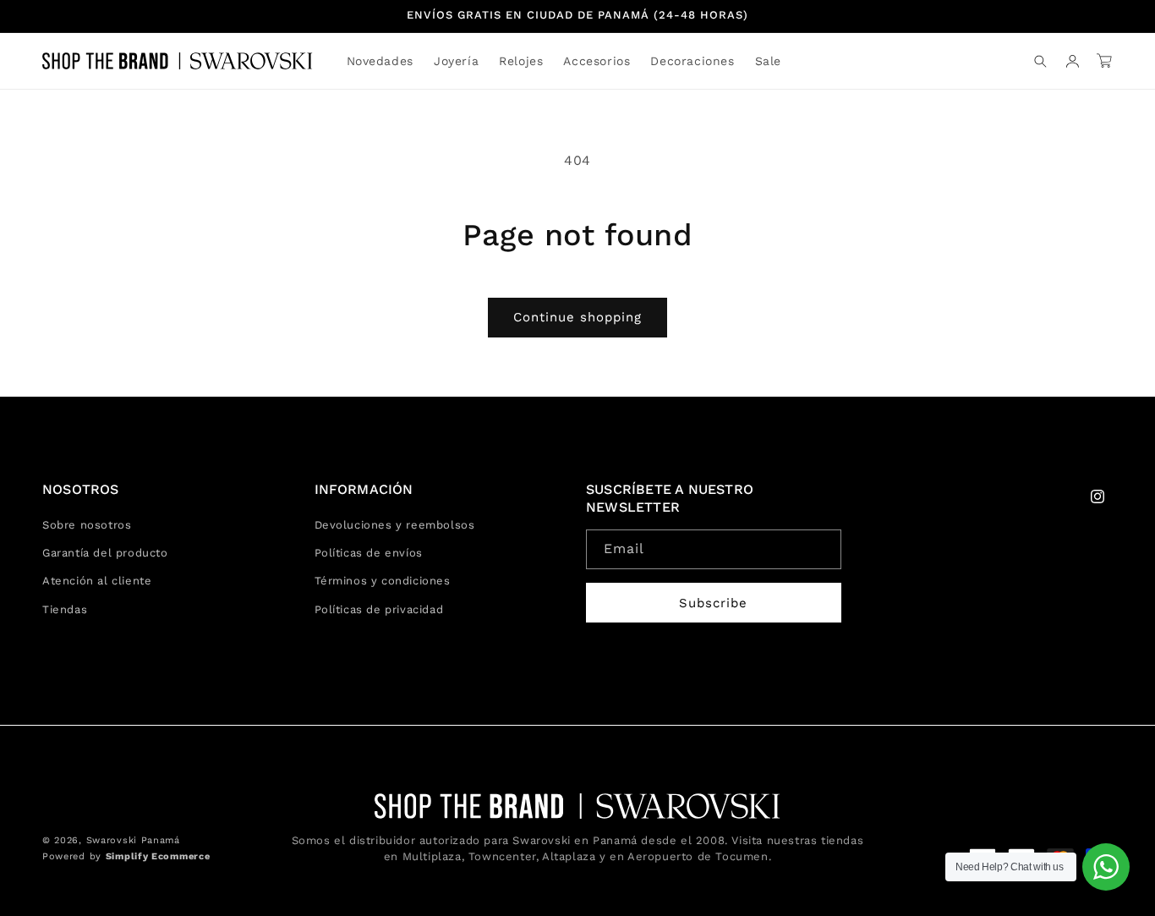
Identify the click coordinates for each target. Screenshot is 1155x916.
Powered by (126, 856)
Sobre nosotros (86, 524)
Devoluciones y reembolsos (395, 524)
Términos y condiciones (383, 581)
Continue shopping (577, 317)
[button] (456, 61)
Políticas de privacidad (379, 609)
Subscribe (713, 603)
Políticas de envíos (369, 552)
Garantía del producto (105, 552)
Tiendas (64, 609)
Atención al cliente (96, 581)
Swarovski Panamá (133, 841)
